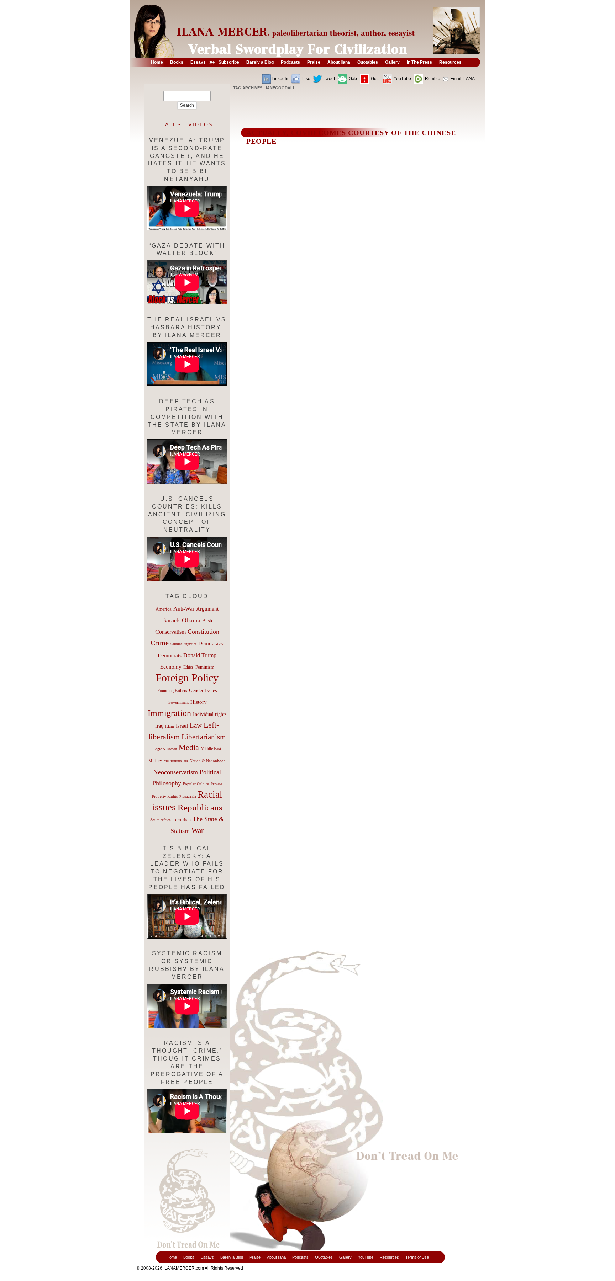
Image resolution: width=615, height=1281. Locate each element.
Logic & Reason (165, 749)
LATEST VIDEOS (187, 124)
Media (189, 747)
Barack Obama (181, 620)
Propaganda (187, 796)
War (197, 830)
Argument (207, 609)
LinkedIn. (280, 78)
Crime (160, 643)
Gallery (345, 1257)
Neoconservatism (175, 772)
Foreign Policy (187, 678)
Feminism (204, 667)
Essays (207, 1257)
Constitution (203, 631)
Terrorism (182, 819)
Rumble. (432, 78)
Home (172, 1257)
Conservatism (170, 632)
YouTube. (402, 78)
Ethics (188, 667)
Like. (306, 78)
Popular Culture (196, 784)
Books (188, 1257)
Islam (169, 726)
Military (155, 761)
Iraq (159, 726)
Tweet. (329, 78)
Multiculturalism (176, 761)
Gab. (353, 78)
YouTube (365, 1257)
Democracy (211, 643)
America (164, 609)
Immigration (169, 713)
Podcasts (300, 1257)
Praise (255, 1257)
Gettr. (375, 78)
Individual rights (209, 714)
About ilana (276, 1257)
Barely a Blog (231, 1257)
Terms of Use (417, 1257)
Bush (207, 620)
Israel (182, 726)
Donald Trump (199, 655)
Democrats (170, 655)
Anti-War (183, 609)
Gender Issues (203, 690)
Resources (389, 1257)
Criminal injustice (183, 644)
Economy (171, 667)
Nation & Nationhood (208, 761)
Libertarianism (204, 737)
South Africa (160, 820)
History (198, 702)
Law (196, 725)
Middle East (211, 748)
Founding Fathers (172, 690)
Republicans (200, 807)
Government (178, 702)
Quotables (324, 1257)
